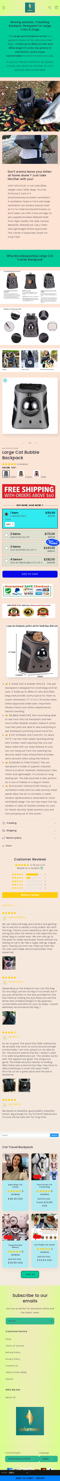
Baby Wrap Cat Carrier (15, 1186)
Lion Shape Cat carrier (44, 1245)
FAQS (8, 1339)
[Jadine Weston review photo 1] (9, 963)
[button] (3, 7)
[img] (9, 913)
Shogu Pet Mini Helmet (15, 1246)
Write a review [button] (30, 895)
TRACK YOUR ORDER (16, 1372)
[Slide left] (24, 443)
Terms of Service (15, 1345)
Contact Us (12, 1365)
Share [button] (9, 845)
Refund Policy (13, 1352)
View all (30, 1274)
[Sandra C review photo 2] (24, 1085)
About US (11, 1397)
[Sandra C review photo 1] (9, 1085)
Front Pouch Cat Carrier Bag (44, 1186)
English (45, 1458)
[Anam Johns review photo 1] (9, 1018)
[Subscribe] (51, 1321)
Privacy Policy (13, 1359)
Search (54, 1135)
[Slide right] (36, 443)
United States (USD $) (19, 1458)
